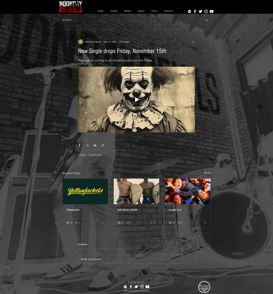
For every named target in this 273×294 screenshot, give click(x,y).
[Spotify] (189, 11)
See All (207, 172)
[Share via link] (102, 145)
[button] (206, 20)
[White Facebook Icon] (195, 11)
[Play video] (136, 99)
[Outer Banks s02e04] (136, 191)
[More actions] (193, 42)
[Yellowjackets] (85, 191)
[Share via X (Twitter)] (87, 145)
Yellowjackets (72, 209)
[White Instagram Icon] (206, 11)
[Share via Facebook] (79, 145)
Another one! (175, 209)
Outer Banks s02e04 (127, 209)
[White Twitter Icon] (200, 11)
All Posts (66, 20)
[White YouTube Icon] (211, 11)
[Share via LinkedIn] (95, 145)
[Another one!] (188, 191)
